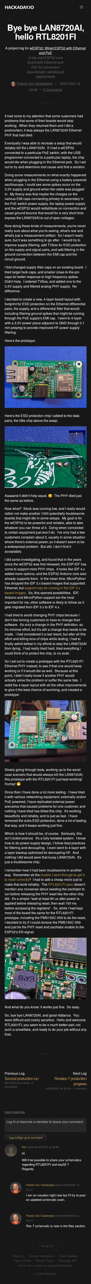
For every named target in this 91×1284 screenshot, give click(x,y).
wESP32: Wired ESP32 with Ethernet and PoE (58, 50)
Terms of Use (22, 1261)
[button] (81, 7)
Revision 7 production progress (70, 1081)
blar (24, 1147)
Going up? (47, 1245)
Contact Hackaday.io (42, 1256)
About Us (18, 1256)
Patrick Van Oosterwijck (34, 83)
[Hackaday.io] (19, 7)
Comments (52, 89)
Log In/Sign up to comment (25, 1138)
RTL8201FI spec (60, 884)
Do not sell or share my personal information (45, 1265)
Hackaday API (68, 1261)
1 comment (80, 1088)
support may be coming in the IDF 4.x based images (42, 590)
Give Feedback (69, 1256)
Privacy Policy (45, 1261)
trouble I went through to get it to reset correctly (45, 877)
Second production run (22, 1078)
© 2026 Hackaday (45, 1274)
